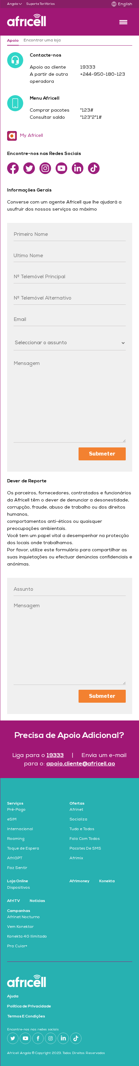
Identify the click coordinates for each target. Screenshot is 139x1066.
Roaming (16, 839)
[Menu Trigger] (123, 22)
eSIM (11, 820)
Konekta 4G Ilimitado (27, 937)
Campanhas (18, 911)
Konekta (107, 881)
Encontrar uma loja (42, 41)
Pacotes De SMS (85, 849)
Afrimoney (80, 881)
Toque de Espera (23, 849)
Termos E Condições (26, 1016)
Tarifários (47, 4)
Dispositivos (18, 888)
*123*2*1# (91, 117)
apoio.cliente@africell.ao (80, 764)
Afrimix (76, 859)
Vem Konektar (20, 927)
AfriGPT (14, 859)
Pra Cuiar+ (17, 947)
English (125, 4)
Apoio (13, 41)
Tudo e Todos (82, 829)
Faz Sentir (17, 868)
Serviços (15, 804)
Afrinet (76, 810)
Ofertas (77, 804)
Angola (12, 4)
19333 (87, 67)
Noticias (37, 901)
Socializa (78, 820)
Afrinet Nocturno (23, 917)
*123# (86, 110)
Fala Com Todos (85, 839)
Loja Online (17, 881)
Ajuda (12, 996)
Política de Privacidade (29, 1006)
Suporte (32, 4)
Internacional (20, 829)
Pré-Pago (16, 810)
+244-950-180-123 (102, 74)
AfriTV (13, 901)
